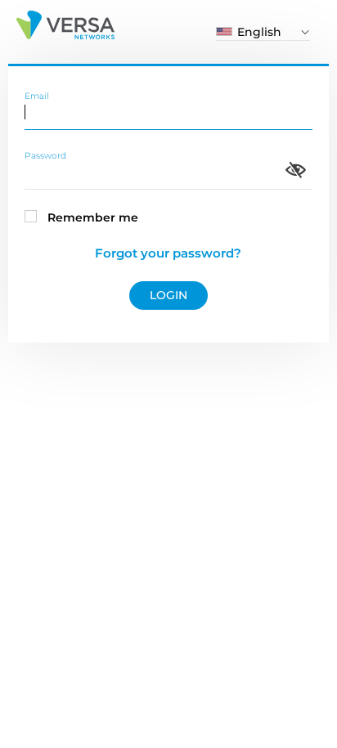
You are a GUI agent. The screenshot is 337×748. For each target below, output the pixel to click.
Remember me (92, 217)
